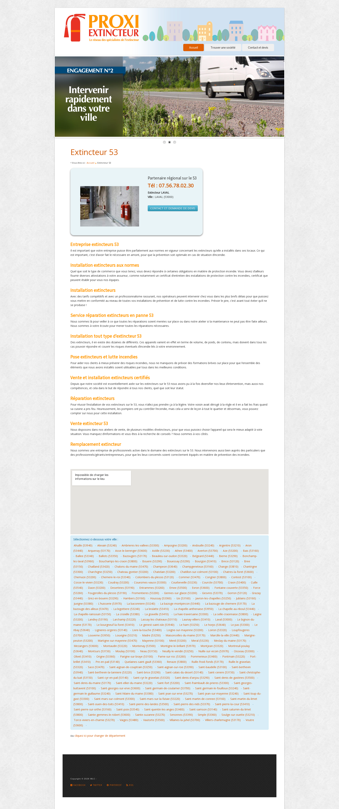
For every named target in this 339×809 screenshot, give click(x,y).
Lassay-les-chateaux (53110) (159, 619)
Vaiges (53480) (129, 720)
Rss (130, 785)
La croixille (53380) (128, 614)
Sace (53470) (96, 667)
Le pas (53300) (240, 625)
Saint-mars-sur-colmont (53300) (114, 699)
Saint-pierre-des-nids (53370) (192, 704)
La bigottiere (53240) (126, 609)
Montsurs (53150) (99, 651)
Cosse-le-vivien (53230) (88, 582)
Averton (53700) (208, 551)
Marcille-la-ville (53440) (224, 635)
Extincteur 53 (94, 152)
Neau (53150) (148, 651)
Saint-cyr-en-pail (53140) (113, 677)
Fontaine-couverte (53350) (231, 588)
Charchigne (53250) (100, 572)
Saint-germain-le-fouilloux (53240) (216, 688)
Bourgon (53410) (205, 561)
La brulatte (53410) (157, 609)
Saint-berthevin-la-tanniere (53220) (110, 672)
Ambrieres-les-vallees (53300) (140, 545)
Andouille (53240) (203, 545)
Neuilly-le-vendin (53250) (177, 651)
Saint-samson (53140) (203, 709)
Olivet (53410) (82, 656)
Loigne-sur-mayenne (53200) (185, 630)
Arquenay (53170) (99, 551)
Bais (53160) (251, 551)
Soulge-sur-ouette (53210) (238, 715)
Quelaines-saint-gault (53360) (143, 662)
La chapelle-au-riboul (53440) (236, 609)
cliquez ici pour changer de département (100, 735)
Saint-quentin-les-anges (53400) (164, 709)
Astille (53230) (161, 551)
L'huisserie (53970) (110, 603)
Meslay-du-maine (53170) (230, 640)
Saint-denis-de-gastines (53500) (234, 677)
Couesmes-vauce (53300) (150, 582)
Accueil (193, 47)
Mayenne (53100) (153, 640)
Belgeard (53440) (203, 556)
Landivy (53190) (98, 619)
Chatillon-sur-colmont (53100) (199, 572)
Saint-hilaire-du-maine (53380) (134, 693)
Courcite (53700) (212, 582)
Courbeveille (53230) (184, 582)
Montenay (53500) (144, 646)
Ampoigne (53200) (175, 545)
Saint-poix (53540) (127, 709)
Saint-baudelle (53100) (213, 667)
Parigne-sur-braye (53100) (136, 656)
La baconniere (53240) (141, 603)
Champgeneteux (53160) (197, 566)
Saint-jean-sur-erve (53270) (175, 693)
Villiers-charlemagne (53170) (223, 720)
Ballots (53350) (108, 556)
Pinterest (115, 785)
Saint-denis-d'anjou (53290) (192, 677)
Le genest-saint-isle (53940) (156, 625)
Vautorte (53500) (154, 720)
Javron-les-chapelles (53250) (213, 598)
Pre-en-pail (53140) (108, 662)
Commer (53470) (189, 577)
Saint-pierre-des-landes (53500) (149, 704)
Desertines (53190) (122, 588)
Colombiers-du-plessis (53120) (154, 577)
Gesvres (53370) (212, 593)
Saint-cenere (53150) (221, 672)
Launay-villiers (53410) (196, 619)
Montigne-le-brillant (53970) (178, 646)
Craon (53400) (237, 582)
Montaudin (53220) (115, 646)
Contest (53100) (241, 577)
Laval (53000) (223, 619)
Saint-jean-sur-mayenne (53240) (218, 693)
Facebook (79, 785)
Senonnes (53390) (181, 715)
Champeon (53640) (165, 566)
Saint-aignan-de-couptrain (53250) (130, 667)
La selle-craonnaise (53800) (230, 614)
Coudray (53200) (118, 582)
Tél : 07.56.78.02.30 (171, 185)
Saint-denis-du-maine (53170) (92, 683)
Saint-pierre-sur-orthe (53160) (92, 709)
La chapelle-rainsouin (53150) (92, 614)
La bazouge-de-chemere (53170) (226, 603)
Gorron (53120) (237, 593)
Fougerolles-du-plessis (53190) (107, 593)
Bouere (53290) (152, 561)
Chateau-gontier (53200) (132, 572)
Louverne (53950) (99, 635)
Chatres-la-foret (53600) (238, 572)
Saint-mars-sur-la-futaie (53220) (160, 699)
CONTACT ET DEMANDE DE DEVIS (172, 208)
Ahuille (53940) (83, 545)
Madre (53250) (151, 635)
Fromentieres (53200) (145, 593)
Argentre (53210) (230, 545)
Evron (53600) (201, 588)
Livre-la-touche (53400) (147, 630)
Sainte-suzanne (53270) (150, 715)
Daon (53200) (96, 588)
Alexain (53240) (107, 545)
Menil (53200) (177, 640)
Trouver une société (223, 47)
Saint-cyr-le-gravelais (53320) (151, 677)
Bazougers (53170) (135, 556)
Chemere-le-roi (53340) (115, 577)
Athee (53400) (184, 551)
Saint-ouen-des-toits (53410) (106, 704)
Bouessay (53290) (178, 561)
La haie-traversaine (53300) (191, 614)
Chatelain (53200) (164, 572)
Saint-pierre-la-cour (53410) (232, 704)
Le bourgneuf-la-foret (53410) (115, 625)
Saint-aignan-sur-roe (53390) (175, 667)
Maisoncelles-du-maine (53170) (185, 635)
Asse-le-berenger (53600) (131, 551)
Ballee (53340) (85, 556)
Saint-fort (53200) (168, 683)
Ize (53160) (183, 598)
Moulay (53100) (125, 651)
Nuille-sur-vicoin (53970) (213, 651)
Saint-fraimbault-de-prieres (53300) (207, 683)
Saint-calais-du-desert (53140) (184, 672)
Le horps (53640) (215, 625)
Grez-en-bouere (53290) (103, 598)
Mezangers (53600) (86, 646)
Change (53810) (228, 566)
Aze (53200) (230, 551)
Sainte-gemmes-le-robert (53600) (109, 715)
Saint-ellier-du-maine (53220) (134, 683)
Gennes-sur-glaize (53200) (180, 593)
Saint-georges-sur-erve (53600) (120, 688)
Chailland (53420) (99, 566)
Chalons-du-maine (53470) (131, 566)
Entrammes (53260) (151, 588)
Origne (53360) (105, 656)
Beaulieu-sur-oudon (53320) (169, 556)
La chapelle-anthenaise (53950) (193, 609)
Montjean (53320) (211, 646)
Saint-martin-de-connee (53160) (205, 699)
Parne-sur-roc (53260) (172, 656)
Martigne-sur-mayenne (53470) (117, 640)
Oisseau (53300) (244, 651)
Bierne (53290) (228, 556)
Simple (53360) (207, 715)
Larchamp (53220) (124, 619)
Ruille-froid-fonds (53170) (207, 662)
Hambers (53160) (134, 598)
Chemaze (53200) (85, 577)
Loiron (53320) (217, 630)
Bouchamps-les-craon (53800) (118, 561)
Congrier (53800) (215, 577)
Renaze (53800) (177, 662)
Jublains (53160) (246, 598)
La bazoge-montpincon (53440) (180, 603)
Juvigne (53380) (83, 603)
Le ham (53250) (189, 625)
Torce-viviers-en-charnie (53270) (94, 720)
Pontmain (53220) (233, 656)
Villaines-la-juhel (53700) (185, 720)
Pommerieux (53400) (204, 656)
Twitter (97, 785)
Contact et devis (258, 47)
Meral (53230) (200, 640)
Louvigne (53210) (126, 635)
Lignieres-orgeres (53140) (111, 630)
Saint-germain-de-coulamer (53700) (167, 688)
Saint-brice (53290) (148, 672)
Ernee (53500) (178, 588)
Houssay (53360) (160, 598)
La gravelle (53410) (157, 614)
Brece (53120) (230, 561)
